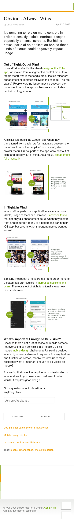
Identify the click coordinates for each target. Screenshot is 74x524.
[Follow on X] (66, 505)
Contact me (50, 507)
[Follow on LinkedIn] (66, 515)
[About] (37, 469)
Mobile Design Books (15, 435)
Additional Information (16, 6)
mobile (14, 449)
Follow (45, 417)
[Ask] (37, 495)
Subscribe (17, 417)
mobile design (21, 350)
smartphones (26, 449)
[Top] (37, 460)
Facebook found (57, 215)
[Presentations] (37, 486)
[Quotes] (37, 478)
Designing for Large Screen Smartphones (26, 427)
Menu (66, 6)
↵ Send (50, 400)
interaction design (44, 449)
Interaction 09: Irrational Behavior (22, 442)
